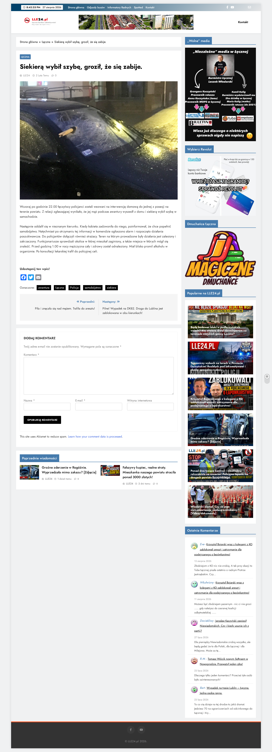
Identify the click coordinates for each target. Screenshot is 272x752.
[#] (136, 22)
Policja (74, 287)
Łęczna (25, 56)
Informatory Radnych (119, 7)
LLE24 (26, 75)
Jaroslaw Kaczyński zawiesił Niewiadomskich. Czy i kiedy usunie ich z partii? (221, 626)
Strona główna (76, 7)
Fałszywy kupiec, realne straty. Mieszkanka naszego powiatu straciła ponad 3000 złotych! (149, 472)
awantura (43, 287)
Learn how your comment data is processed (95, 436)
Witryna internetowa (139, 400)
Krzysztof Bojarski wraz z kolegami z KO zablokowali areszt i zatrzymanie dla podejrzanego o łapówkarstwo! (223, 549)
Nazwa (29, 400)
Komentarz (31, 355)
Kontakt (150, 7)
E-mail (80, 400)
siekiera (111, 287)
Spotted (138, 7)
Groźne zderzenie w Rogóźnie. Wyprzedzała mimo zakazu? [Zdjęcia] (69, 470)
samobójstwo (93, 287)
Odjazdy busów (96, 7)
